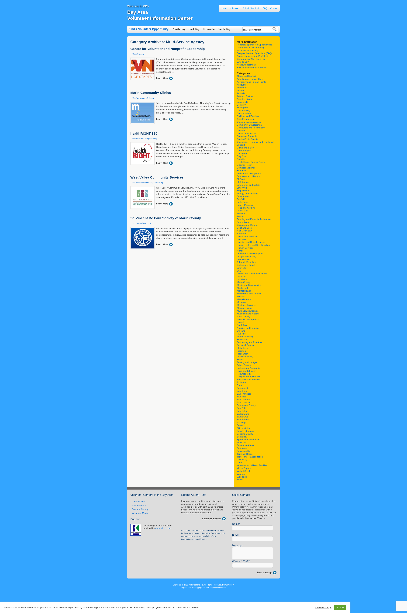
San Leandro (243, 399)
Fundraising (243, 222)
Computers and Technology (251, 127)
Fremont (241, 213)
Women (241, 474)
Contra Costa (138, 501)
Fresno (240, 216)
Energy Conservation (247, 193)
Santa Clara (243, 414)
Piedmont (241, 351)
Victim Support (244, 468)
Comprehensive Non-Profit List (252, 56)
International (243, 259)
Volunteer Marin (140, 513)
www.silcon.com (163, 528)
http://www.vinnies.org (141, 223)
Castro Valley (243, 110)
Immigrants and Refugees (250, 253)
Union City (242, 459)
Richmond (242, 382)
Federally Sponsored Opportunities (254, 44)
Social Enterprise (245, 431)
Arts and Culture (245, 96)
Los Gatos (242, 279)
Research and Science (248, 379)
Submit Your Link (250, 8)
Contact (274, 8)
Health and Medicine (247, 236)
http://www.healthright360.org (144, 139)
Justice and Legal (246, 265)
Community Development (249, 125)
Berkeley (241, 104)
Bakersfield (242, 102)
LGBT (240, 270)
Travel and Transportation (250, 456)
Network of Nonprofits (248, 319)
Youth (240, 479)
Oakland (241, 331)
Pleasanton (242, 353)
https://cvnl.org (138, 54)
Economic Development (249, 173)
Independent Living (246, 256)
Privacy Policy (228, 585)
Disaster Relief (244, 165)
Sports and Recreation (248, 439)
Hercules (241, 239)
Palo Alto (241, 333)
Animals (241, 93)
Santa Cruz (242, 416)
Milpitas (241, 296)
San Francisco (244, 394)
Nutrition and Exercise (248, 328)
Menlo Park (242, 288)
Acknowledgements (246, 64)
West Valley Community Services (157, 177)
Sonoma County (245, 434)
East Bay (194, 29)
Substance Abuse (245, 445)
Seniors (241, 425)
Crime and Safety (245, 147)
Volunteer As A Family (248, 50)
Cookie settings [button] (323, 607)
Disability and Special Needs (251, 162)
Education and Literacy (248, 176)
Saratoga (241, 422)
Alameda (241, 87)
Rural (239, 385)
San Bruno (242, 391)
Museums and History (248, 313)
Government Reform (247, 225)
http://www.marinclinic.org (143, 98)
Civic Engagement (246, 119)
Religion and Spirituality (248, 376)
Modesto (241, 302)
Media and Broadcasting (249, 285)
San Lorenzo (243, 402)
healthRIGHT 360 (143, 133)
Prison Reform (244, 365)
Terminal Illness (244, 454)
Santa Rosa (243, 419)
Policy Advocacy (245, 356)
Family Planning (245, 205)
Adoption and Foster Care (250, 79)
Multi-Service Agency (247, 311)
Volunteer (234, 8)
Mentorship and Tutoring (249, 293)
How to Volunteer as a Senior (251, 67)
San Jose (241, 396)
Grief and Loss (244, 228)
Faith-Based (243, 202)
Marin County (243, 282)
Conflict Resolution (246, 133)
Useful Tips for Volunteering (251, 47)
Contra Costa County (247, 139)
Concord (241, 130)
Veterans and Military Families (252, 465)
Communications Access (249, 122)
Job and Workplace (246, 262)
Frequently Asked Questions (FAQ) (254, 53)
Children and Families (248, 116)
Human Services (245, 248)
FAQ (265, 8)
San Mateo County (246, 405)
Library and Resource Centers (252, 273)
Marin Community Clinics (150, 92)
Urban (240, 462)
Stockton (241, 442)
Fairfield (241, 199)
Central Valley (244, 113)
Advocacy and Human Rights (251, 82)
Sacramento (243, 388)
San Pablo (242, 408)
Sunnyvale (242, 448)
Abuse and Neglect (246, 76)
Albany (240, 90)
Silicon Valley (243, 428)
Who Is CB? (243, 62)
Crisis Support (244, 150)
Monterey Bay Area (246, 305)
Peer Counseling (245, 336)
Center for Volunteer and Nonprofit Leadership (167, 49)
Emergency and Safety (248, 185)
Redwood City (244, 373)
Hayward (241, 233)
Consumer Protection (247, 136)
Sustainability (243, 451)
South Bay (224, 29)
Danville (241, 159)
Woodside (242, 476)
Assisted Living (244, 99)
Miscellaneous (244, 299)
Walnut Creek (243, 471)
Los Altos (241, 276)
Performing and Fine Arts (249, 342)
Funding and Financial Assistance (254, 219)
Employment (243, 190)
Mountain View (244, 308)
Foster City (242, 210)
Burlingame (242, 107)
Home (224, 8)
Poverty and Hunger (247, 362)
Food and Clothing (246, 208)
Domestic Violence (246, 167)
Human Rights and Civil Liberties (253, 245)
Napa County (243, 316)
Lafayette (241, 268)
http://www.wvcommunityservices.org (147, 183)
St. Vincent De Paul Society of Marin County (165, 218)
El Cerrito (241, 179)
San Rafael (242, 411)
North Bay (178, 29)
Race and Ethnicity (246, 371)
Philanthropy (243, 348)
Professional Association (249, 368)
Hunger (240, 250)
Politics (240, 359)
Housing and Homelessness (251, 242)
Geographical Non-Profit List (251, 59)
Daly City (241, 156)
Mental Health (244, 290)
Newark (241, 322)
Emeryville (242, 187)
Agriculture (242, 84)
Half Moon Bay (244, 230)
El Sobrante (243, 182)
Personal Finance (246, 345)
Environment (243, 196)
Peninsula (209, 29)
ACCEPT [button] (340, 607)
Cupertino (242, 153)
